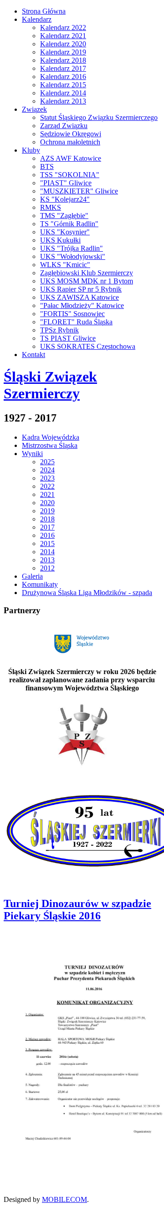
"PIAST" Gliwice (66, 183)
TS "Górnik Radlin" (69, 224)
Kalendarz (36, 19)
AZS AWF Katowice (70, 158)
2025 (47, 462)
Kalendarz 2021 (63, 36)
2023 (47, 478)
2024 (47, 470)
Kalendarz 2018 (63, 60)
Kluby (31, 150)
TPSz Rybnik (59, 330)
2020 (47, 502)
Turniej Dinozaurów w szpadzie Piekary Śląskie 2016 (77, 910)
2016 (47, 535)
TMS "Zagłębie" (64, 215)
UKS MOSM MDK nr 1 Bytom (86, 281)
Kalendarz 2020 (63, 44)
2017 (47, 527)
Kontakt (33, 354)
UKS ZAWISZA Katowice (79, 297)
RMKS (50, 207)
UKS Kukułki (60, 240)
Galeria (32, 576)
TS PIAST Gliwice (68, 338)
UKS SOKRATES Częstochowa (87, 346)
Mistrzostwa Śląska (49, 445)
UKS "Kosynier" (65, 232)
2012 (47, 568)
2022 (47, 486)
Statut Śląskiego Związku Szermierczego (99, 117)
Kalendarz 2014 (63, 93)
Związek (34, 109)
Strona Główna (44, 11)
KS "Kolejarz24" (65, 199)
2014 (47, 552)
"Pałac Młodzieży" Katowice (82, 305)
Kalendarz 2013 (63, 101)
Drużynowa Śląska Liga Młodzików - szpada (87, 592)
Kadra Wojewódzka (50, 437)
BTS (47, 166)
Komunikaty (40, 584)
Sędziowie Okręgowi (70, 134)
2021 (47, 494)
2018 (47, 519)
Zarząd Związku (63, 125)
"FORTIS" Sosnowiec (72, 314)
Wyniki (32, 453)
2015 (47, 543)
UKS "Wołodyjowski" (72, 256)
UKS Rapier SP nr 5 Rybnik (81, 289)
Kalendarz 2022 (63, 27)
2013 (47, 560)
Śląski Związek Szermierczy (50, 385)
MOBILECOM (64, 1199)
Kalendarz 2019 (63, 52)
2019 (47, 511)
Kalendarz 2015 (63, 85)
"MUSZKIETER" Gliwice (79, 191)
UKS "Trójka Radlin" (71, 248)
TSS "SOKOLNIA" (69, 175)
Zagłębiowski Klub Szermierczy (86, 273)
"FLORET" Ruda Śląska (76, 322)
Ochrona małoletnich (70, 142)
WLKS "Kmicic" (65, 264)
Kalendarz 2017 (63, 68)
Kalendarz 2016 (63, 76)
